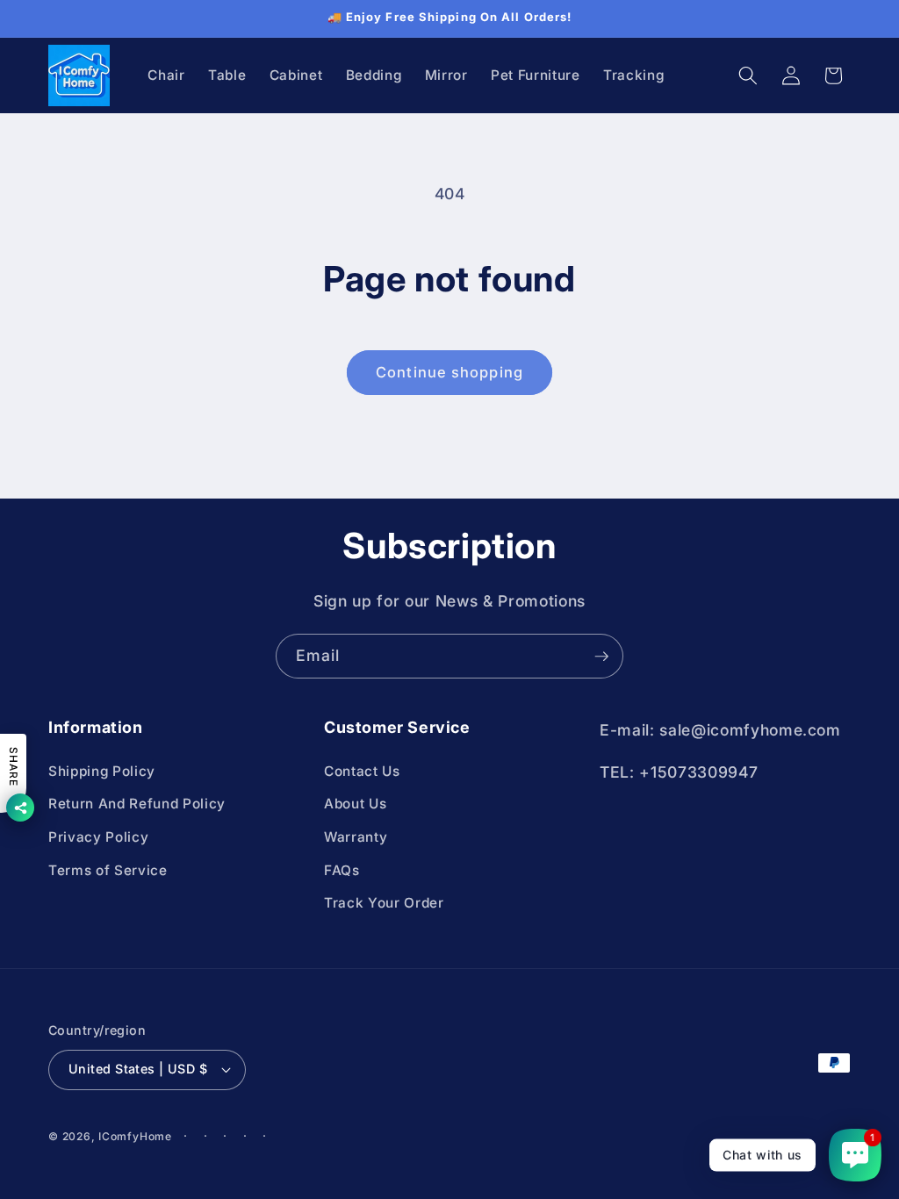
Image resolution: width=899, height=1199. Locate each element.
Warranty (355, 837)
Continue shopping (449, 372)
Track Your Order (384, 902)
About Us (355, 803)
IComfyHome (135, 1136)
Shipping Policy (101, 771)
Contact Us (362, 771)
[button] (748, 75)
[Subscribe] (601, 656)
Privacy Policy (98, 837)
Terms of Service (108, 870)
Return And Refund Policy (137, 803)
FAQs (342, 870)
